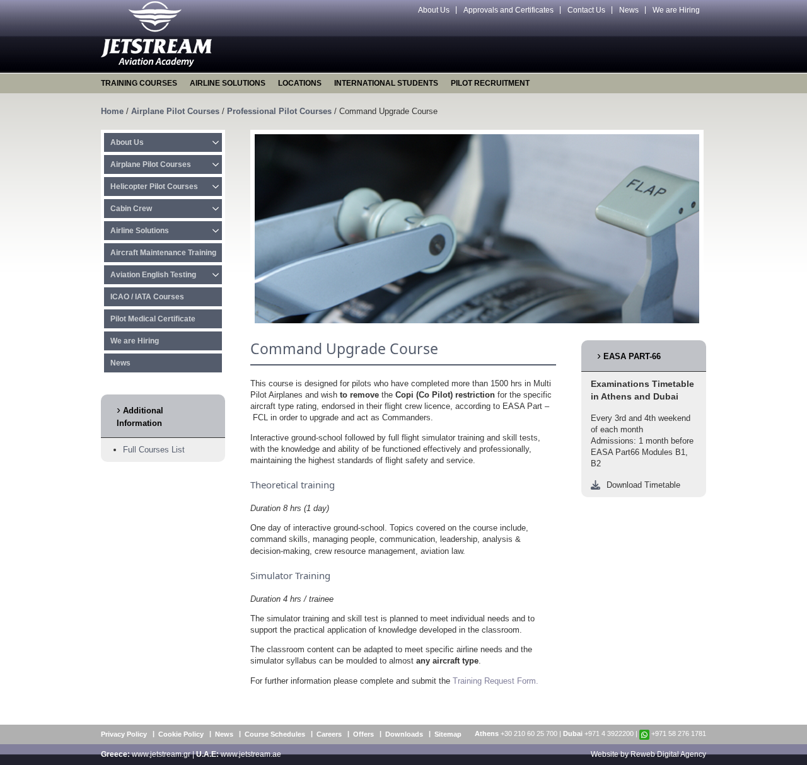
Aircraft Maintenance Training (163, 252)
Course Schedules (275, 734)
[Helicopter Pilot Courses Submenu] (215, 186)
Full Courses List (154, 449)
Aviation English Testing (153, 274)
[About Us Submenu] (215, 142)
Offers (363, 734)
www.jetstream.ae (251, 754)
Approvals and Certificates (508, 10)
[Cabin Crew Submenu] (215, 208)
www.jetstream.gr (161, 754)
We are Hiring (676, 10)
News (629, 10)
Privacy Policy (124, 734)
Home (112, 111)
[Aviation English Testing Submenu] (215, 274)
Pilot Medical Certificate (152, 318)
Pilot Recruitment (490, 83)
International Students (386, 83)
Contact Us (586, 10)
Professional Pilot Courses (279, 111)
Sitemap (448, 734)
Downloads (404, 734)
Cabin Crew (131, 208)
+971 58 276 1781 (678, 733)
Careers (329, 734)
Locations (300, 83)
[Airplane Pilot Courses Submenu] (215, 164)
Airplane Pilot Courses (175, 111)
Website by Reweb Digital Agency (648, 754)
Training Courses (139, 83)
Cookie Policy (181, 734)
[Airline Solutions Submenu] (215, 230)
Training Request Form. (495, 681)
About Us (434, 10)
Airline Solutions (227, 83)
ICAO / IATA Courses (147, 296)
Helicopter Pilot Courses (154, 186)
